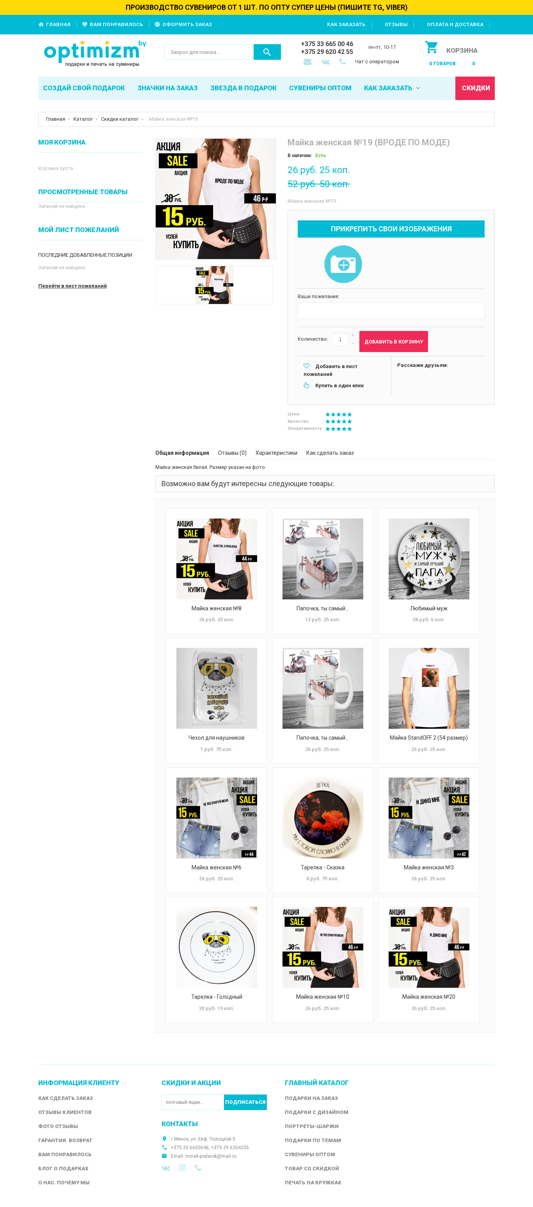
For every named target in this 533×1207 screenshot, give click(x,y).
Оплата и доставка (455, 24)
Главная (58, 24)
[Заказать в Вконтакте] (326, 62)
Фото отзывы (58, 1126)
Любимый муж (429, 608)
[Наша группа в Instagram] (182, 1168)
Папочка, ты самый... (323, 608)
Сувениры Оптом (310, 1154)
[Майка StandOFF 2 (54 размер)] (428, 688)
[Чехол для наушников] (216, 688)
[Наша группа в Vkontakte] (166, 1168)
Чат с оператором (377, 61)
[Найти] (267, 52)
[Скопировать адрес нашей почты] (308, 62)
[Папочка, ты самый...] (322, 559)
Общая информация (182, 453)
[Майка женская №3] (428, 818)
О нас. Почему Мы (64, 1183)
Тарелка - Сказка (323, 867)
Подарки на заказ (311, 1098)
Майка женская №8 (217, 608)
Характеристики (276, 453)
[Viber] (198, 1168)
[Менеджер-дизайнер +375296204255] (344, 62)
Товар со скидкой (312, 1168)
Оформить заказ (187, 24)
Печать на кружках (313, 1183)
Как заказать (346, 24)
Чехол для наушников (216, 738)
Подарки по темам (313, 1140)
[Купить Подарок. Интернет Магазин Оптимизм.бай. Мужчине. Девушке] (95, 54)
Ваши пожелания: (318, 296)
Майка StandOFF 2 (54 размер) (429, 738)
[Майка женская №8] (216, 559)
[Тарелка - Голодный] (216, 947)
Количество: (313, 339)
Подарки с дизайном (316, 1112)
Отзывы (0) (232, 453)
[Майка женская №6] (216, 818)
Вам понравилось (116, 24)
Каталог (83, 119)
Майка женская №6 (217, 867)
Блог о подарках (63, 1168)
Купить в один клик (339, 385)
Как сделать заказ (330, 453)
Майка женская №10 (322, 997)
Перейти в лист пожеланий (72, 286)
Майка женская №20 (428, 997)
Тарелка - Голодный (216, 997)
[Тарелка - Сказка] (322, 818)
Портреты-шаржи (312, 1126)
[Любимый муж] (428, 559)
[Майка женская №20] (428, 947)
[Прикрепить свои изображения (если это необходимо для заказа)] (342, 264)
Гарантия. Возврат (65, 1140)
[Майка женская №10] (322, 947)
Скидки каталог (120, 119)
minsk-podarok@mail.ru (210, 1156)
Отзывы (396, 24)
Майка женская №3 (429, 867)
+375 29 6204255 (230, 1147)
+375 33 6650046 (190, 1147)
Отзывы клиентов (65, 1112)
